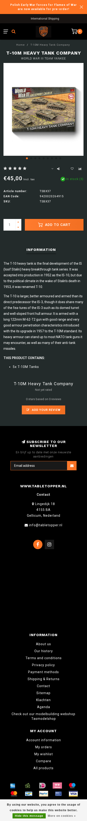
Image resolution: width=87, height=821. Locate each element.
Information (41, 249)
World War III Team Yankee (43, 58)
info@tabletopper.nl (45, 525)
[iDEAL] (42, 785)
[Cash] (27, 785)
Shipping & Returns (44, 679)
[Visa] (73, 793)
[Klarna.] (57, 785)
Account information (43, 740)
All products (43, 768)
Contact (43, 686)
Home (20, 44)
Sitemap (43, 693)
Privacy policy (43, 665)
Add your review (46, 410)
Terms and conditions (44, 658)
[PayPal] (43, 793)
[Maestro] (72, 785)
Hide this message (29, 816)
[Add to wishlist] (72, 168)
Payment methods (43, 672)
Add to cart (57, 225)
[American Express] (13, 785)
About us (43, 644)
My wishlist (43, 754)
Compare (43, 761)
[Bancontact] (29, 793)
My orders (43, 747)
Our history (43, 651)
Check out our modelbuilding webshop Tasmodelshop (43, 716)
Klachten (43, 700)
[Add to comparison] (80, 168)
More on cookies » (62, 816)
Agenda (43, 707)
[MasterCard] (14, 793)
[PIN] (58, 793)
